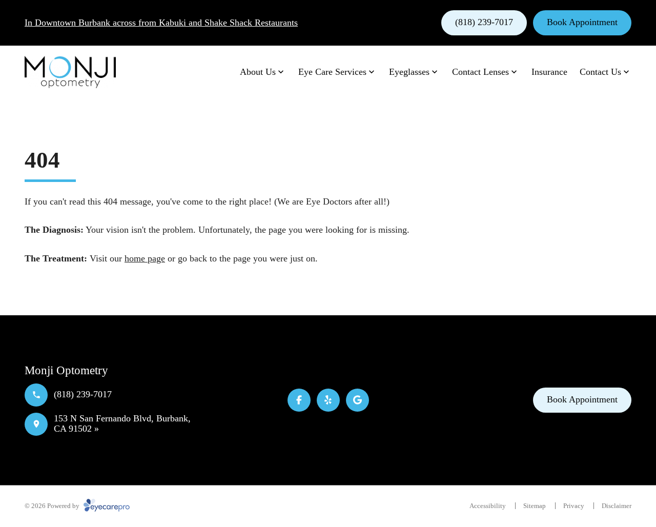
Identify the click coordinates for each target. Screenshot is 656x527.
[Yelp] (328, 400)
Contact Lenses (480, 72)
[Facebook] (299, 400)
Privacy (573, 506)
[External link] (357, 400)
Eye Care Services (332, 72)
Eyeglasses (409, 72)
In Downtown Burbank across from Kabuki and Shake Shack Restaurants (161, 22)
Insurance (549, 72)
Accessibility (487, 506)
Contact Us (600, 72)
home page (145, 258)
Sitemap (534, 506)
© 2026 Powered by (53, 506)
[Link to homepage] (70, 72)
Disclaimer (616, 506)
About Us (258, 72)
